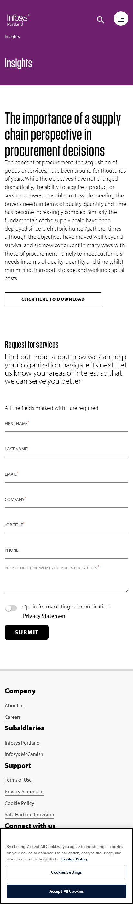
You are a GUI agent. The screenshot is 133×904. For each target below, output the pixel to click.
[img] (18, 19)
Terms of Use (18, 780)
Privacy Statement (45, 615)
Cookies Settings (66, 872)
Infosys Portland (22, 742)
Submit (27, 632)
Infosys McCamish (24, 754)
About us (14, 705)
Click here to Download (53, 299)
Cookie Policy (19, 803)
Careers (13, 717)
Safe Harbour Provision (29, 814)
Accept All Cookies (66, 891)
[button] (101, 20)
